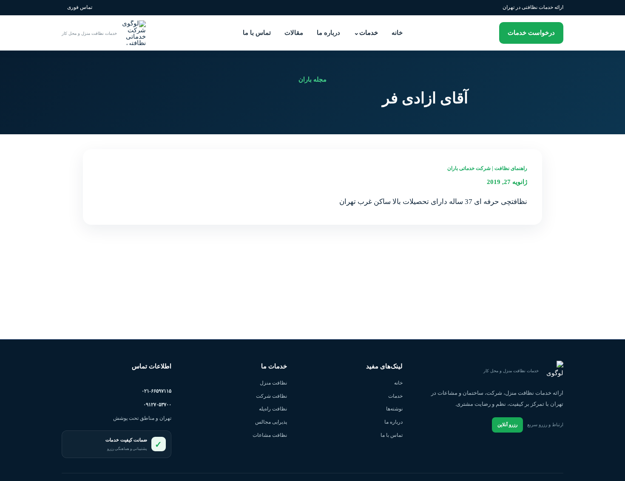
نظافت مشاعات (270, 435)
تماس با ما (257, 32)
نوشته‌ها (394, 409)
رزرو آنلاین (507, 424)
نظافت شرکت (271, 396)
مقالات (293, 32)
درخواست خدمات (531, 32)
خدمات (366, 32)
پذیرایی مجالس (271, 422)
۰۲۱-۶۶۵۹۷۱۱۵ (156, 391)
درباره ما (328, 32)
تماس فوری (79, 7)
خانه (397, 32)
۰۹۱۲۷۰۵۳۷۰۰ (157, 404)
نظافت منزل (273, 383)
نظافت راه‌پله (273, 409)
